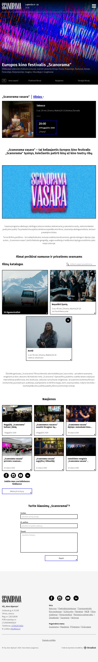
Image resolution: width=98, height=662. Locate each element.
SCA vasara (86, 626)
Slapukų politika (49, 640)
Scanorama (54, 626)
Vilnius (38, 97)
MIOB (87, 611)
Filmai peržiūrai (66, 614)
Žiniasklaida (54, 617)
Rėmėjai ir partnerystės (83, 614)
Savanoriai (65, 617)
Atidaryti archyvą (17, 491)
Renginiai (79, 611)
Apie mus (53, 608)
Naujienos (59, 80)
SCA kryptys (68, 611)
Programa (75, 626)
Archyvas (75, 617)
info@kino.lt (15, 628)
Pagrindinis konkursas (67, 608)
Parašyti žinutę (84, 80)
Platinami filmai (34, 80)
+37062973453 (17, 625)
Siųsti (61, 558)
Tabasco (40, 105)
